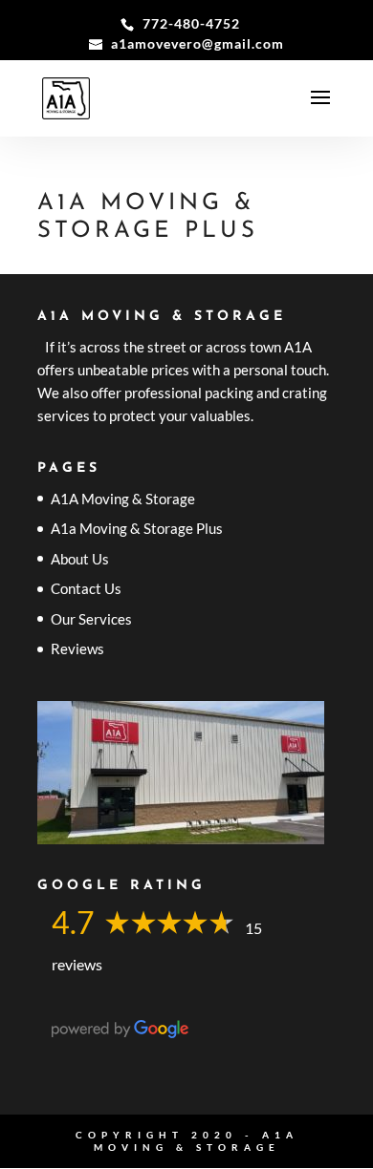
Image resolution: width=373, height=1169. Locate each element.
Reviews (77, 648)
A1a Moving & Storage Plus (137, 528)
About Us (80, 558)
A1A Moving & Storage (123, 498)
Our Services (91, 618)
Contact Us (86, 588)
